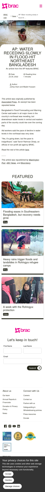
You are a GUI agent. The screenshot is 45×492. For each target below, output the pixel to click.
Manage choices (12, 486)
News (14, 16)
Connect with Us (31, 390)
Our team (6, 395)
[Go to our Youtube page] (14, 426)
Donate (26, 418)
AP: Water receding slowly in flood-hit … (28, 16)
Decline (8, 480)
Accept (8, 474)
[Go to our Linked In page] (18, 426)
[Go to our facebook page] (5, 426)
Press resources (29, 414)
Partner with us (29, 403)
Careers (26, 395)
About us (7, 390)
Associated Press (9, 101)
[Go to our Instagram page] (9, 426)
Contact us (27, 399)
